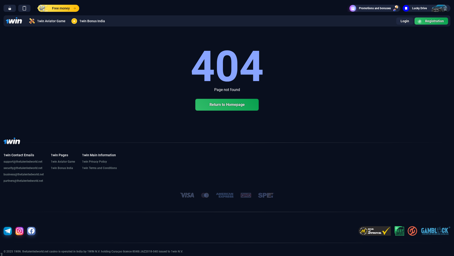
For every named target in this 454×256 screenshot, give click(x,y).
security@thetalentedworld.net (23, 168)
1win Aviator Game (51, 21)
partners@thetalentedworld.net (23, 180)
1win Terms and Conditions (99, 168)
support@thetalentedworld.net (23, 161)
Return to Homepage (227, 104)
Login (405, 21)
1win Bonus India (92, 21)
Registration (434, 21)
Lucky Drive (419, 8)
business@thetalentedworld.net (24, 174)
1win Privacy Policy (94, 161)
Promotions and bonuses (375, 8)
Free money (61, 8)
